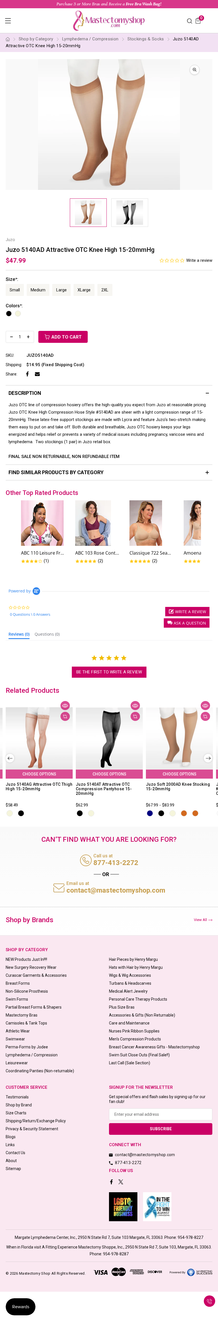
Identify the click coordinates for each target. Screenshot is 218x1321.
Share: (11, 374)
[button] (186, 623)
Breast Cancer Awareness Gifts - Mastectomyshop (154, 1047)
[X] (121, 1182)
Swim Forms (17, 999)
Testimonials (17, 1097)
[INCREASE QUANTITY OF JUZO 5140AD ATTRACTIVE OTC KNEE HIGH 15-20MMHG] (28, 336)
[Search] (189, 21)
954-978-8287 (116, 1254)
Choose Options (39, 774)
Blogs (11, 1137)
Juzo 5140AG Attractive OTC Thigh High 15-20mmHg (39, 786)
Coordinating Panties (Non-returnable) (40, 1071)
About (11, 1160)
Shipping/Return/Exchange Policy (36, 1121)
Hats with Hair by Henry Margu (136, 967)
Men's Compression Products (135, 1039)
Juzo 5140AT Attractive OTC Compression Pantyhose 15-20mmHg (104, 789)
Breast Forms (18, 983)
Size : (12, 279)
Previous (10, 758)
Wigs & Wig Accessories (130, 975)
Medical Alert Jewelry (128, 991)
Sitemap (13, 1168)
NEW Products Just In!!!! (26, 959)
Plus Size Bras (122, 1007)
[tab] (19, 635)
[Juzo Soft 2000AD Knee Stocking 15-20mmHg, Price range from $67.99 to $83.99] (179, 738)
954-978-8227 (190, 1237)
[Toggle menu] (8, 20)
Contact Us (15, 1152)
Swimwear (15, 1039)
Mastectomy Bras (21, 1015)
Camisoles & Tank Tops (26, 1023)
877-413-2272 (115, 863)
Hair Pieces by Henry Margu (133, 959)
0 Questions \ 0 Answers (30, 614)
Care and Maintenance (129, 1023)
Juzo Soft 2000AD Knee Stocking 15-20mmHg (178, 786)
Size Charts (16, 1113)
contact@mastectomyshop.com (115, 890)
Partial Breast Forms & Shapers (34, 1007)
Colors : (14, 305)
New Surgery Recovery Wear (31, 967)
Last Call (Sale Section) (129, 1063)
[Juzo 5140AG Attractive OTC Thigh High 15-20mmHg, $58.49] (39, 738)
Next (208, 758)
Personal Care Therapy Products (138, 999)
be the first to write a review (109, 672)
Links (10, 1144)
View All (200, 920)
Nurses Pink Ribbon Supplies (134, 1031)
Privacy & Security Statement (32, 1129)
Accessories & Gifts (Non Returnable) (142, 1015)
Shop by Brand (19, 1105)
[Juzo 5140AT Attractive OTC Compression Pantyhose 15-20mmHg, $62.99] (109, 738)
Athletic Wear (18, 1031)
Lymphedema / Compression (32, 1055)
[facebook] (112, 1182)
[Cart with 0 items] (198, 20)
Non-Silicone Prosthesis (27, 991)
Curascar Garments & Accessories (36, 975)
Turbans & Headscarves (130, 983)
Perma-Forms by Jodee (27, 1047)
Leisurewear (17, 1063)
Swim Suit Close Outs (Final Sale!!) (139, 1055)
